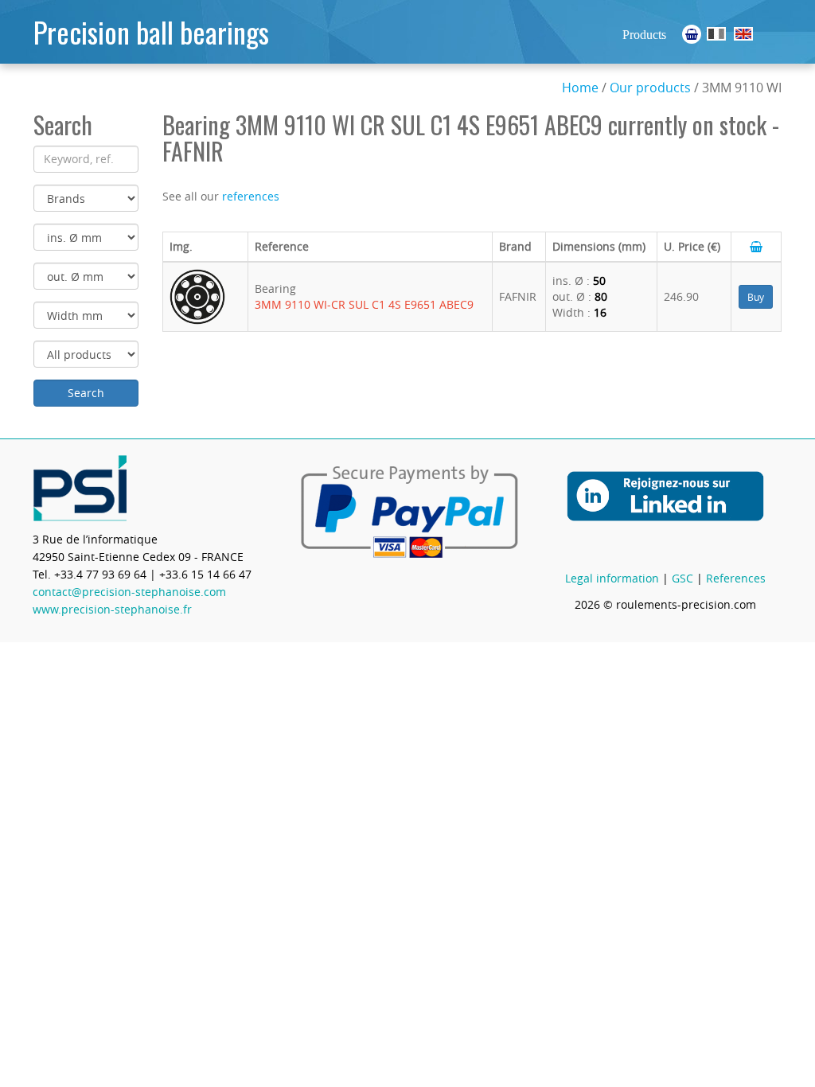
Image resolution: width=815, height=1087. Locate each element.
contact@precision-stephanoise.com (129, 591)
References (736, 578)
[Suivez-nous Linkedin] (665, 506)
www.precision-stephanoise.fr (112, 609)
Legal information (612, 578)
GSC (682, 578)
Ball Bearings (743, 34)
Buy (755, 296)
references (250, 196)
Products (644, 34)
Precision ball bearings (151, 31)
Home (580, 87)
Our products (650, 87)
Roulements (716, 34)
